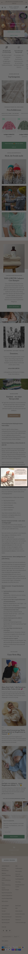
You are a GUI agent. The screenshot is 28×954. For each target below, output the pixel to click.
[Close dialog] (26, 468)
